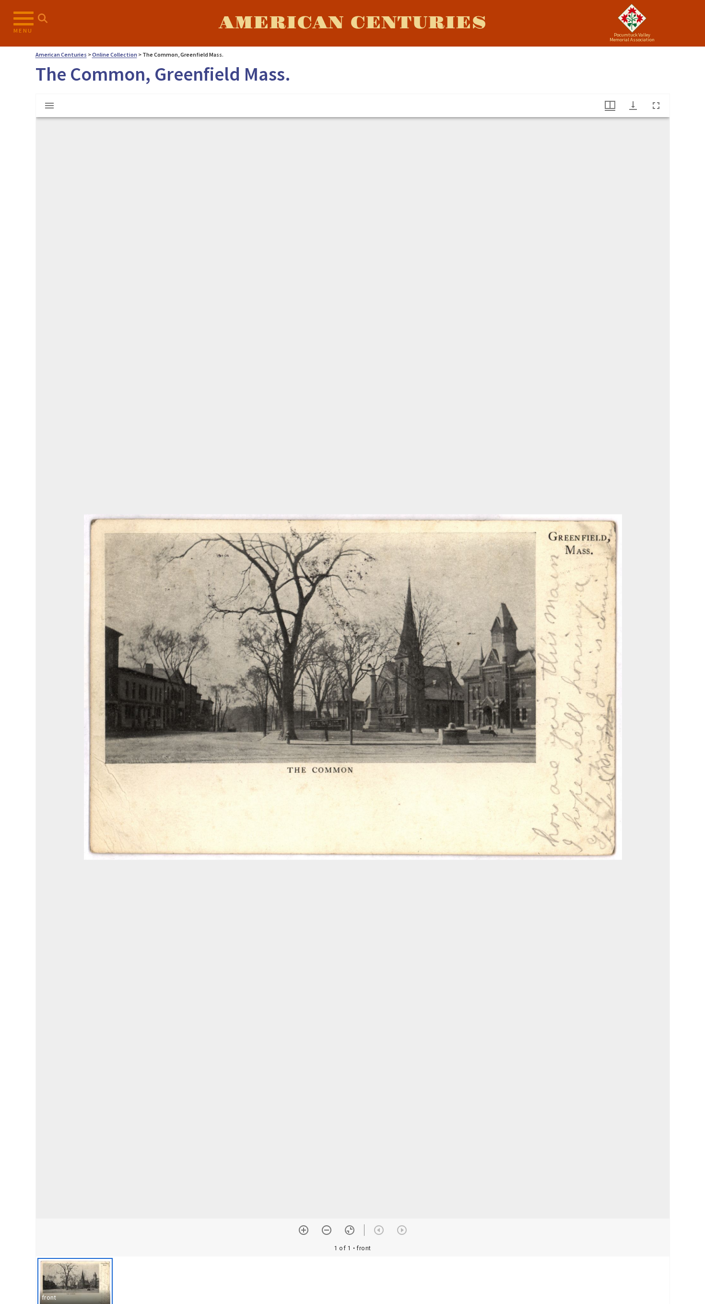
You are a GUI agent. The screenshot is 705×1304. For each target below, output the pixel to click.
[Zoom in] (303, 1230)
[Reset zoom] (349, 1230)
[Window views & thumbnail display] (610, 105)
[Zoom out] (326, 1230)
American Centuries (352, 23)
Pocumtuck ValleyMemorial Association (632, 37)
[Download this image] (633, 105)
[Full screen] (656, 105)
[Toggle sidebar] (49, 105)
